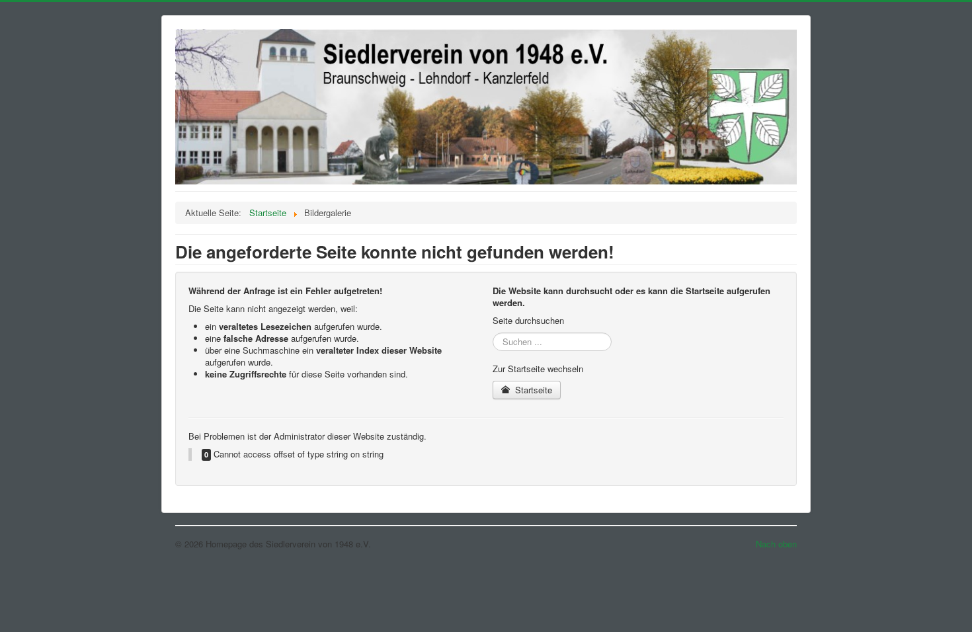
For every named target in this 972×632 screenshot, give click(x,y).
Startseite (532, 389)
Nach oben (776, 543)
